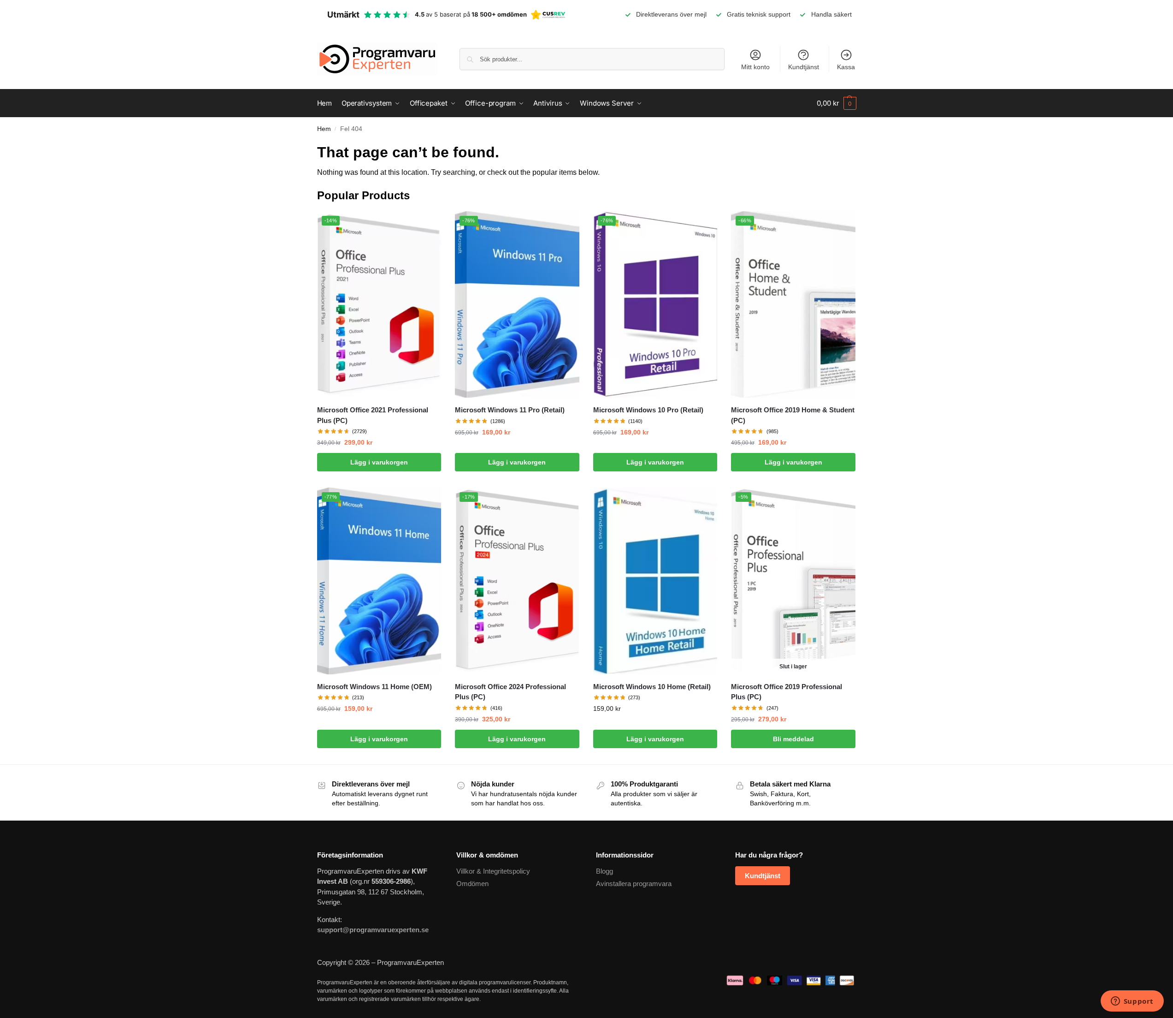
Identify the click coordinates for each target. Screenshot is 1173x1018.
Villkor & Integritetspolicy (493, 871)
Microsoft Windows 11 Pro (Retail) (510, 410)
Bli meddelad (793, 739)
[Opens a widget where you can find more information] (1132, 1001)
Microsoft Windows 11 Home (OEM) (374, 687)
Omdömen (472, 883)
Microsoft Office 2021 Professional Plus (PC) (372, 415)
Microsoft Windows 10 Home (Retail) (652, 687)
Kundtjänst (803, 67)
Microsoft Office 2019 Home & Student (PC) (793, 415)
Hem (324, 128)
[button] (836, 103)
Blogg (604, 871)
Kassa (846, 67)
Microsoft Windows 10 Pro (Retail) (648, 410)
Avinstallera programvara (634, 883)
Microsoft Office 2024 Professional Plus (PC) (510, 692)
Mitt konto (755, 67)
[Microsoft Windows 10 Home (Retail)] (655, 581)
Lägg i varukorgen (379, 462)
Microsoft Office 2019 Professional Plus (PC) (786, 692)
